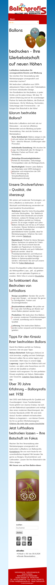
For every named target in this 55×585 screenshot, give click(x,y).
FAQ (39, 361)
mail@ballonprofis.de (22, 581)
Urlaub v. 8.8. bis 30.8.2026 (29, 554)
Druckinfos (39, 276)
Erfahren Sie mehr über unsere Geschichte (26, 424)
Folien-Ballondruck (26, 263)
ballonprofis (40, 581)
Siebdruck (27, 236)
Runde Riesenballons (26, 556)
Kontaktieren (14, 452)
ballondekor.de (20, 572)
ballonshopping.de (33, 572)
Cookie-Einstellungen (27, 583)
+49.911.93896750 (19, 579)
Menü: (12, 19)
